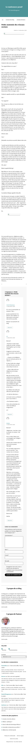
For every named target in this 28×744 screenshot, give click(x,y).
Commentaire (9, 535)
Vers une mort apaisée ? (14, 676)
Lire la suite (4, 607)
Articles (4, 650)
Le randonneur (11, 7)
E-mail (7, 555)
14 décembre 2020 (10, 306)
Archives (3, 654)
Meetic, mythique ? (7, 721)
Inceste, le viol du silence (9, 719)
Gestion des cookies (14, 738)
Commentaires (13, 650)
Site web (7, 561)
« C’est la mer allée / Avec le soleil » (14, 685)
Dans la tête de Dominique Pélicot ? (12, 724)
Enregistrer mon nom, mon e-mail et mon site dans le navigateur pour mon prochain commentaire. (14, 569)
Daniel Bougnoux (6, 694)
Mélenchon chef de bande (9, 730)
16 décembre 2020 (10, 424)
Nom (6, 549)
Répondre (10, 327)
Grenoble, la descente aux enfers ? (11, 727)
